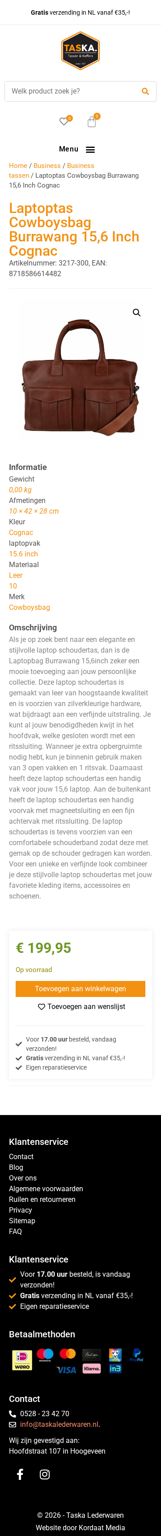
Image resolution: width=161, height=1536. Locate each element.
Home (18, 166)
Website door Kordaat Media (80, 1528)
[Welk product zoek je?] (67, 91)
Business (47, 166)
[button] (90, 149)
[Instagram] (45, 1474)
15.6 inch (23, 554)
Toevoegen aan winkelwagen (80, 989)
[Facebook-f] (20, 1474)
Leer (15, 575)
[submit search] (145, 91)
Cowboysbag (29, 607)
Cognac (21, 532)
